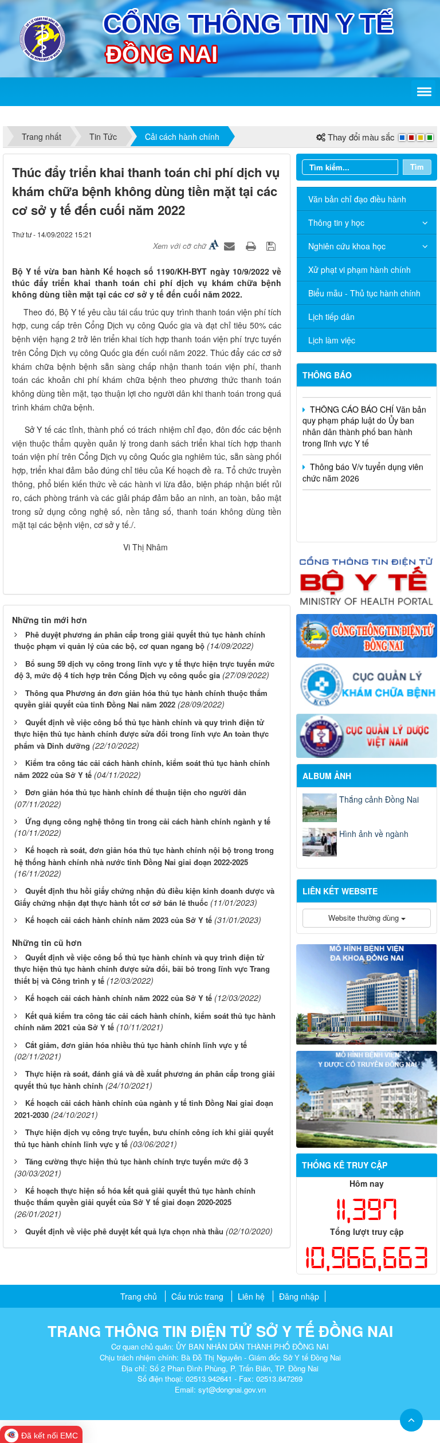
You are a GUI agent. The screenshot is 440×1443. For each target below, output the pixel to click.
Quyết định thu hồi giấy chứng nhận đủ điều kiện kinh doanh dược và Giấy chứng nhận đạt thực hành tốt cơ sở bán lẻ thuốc (144, 896)
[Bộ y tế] (366, 579)
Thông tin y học (336, 222)
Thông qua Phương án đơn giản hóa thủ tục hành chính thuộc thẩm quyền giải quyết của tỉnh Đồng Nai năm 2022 (141, 698)
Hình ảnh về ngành (373, 833)
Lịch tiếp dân (331, 316)
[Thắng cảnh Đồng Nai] (319, 807)
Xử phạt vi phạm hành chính (359, 269)
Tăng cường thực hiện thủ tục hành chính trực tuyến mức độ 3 (136, 1161)
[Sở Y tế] (42, 37)
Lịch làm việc (331, 340)
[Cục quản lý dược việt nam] (366, 734)
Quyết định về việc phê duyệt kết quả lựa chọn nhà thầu (124, 1231)
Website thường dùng (364, 917)
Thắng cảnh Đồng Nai (379, 799)
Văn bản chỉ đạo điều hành (357, 199)
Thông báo (327, 375)
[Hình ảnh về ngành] (319, 842)
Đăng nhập (299, 1296)
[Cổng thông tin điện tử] (366, 634)
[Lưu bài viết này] (272, 245)
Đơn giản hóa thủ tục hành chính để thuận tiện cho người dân (135, 792)
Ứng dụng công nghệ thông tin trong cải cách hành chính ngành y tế (147, 821)
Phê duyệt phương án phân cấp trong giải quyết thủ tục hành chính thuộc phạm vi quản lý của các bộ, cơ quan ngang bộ (139, 640)
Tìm (417, 166)
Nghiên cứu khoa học (347, 246)
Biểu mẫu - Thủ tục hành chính (364, 293)
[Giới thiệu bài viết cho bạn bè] (231, 245)
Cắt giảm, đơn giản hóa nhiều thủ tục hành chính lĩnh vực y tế (136, 1044)
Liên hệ (251, 1296)
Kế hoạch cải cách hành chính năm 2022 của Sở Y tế (118, 997)
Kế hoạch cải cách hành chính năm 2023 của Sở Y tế (118, 919)
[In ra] (252, 245)
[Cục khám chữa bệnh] (366, 684)
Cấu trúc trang (197, 1296)
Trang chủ (138, 1296)
